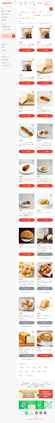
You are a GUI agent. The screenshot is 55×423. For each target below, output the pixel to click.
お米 (21, 371)
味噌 (44, 371)
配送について (24, 385)
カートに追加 (26, 50)
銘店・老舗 (34, 3)
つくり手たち (45, 383)
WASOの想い (26, 3)
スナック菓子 (29, 375)
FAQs (30, 3)
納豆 (27, 371)
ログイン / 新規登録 (47, 3)
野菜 (40, 367)
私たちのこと (35, 383)
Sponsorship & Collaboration (38, 385)
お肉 (28, 367)
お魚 (34, 367)
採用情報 (36, 386)
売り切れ (45, 254)
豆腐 (33, 371)
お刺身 (21, 367)
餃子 (21, 375)
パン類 (32, 18)
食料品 (27, 18)
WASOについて (15, 3)
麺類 (39, 371)
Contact (29, 386)
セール (48, 12)
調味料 (45, 367)
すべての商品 (20, 3)
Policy (42, 386)
